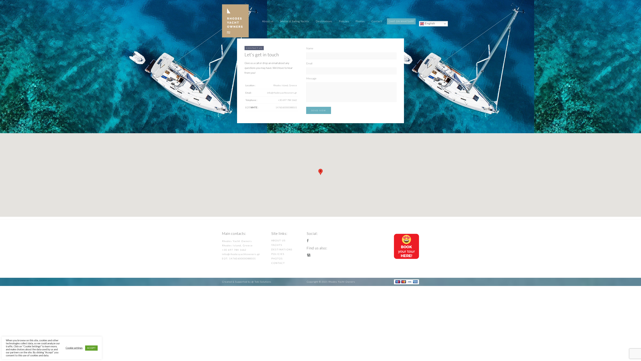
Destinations (324, 21)
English (429, 23)
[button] (320, 172)
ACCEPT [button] (91, 348)
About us (267, 21)
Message (311, 78)
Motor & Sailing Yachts (294, 21)
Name (309, 48)
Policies (344, 21)
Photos (360, 21)
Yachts (276, 245)
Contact (376, 21)
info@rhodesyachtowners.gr (241, 254)
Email (309, 63)
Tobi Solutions (262, 281)
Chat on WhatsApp (401, 21)
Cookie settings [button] (74, 347)
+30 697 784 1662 (234, 249)
